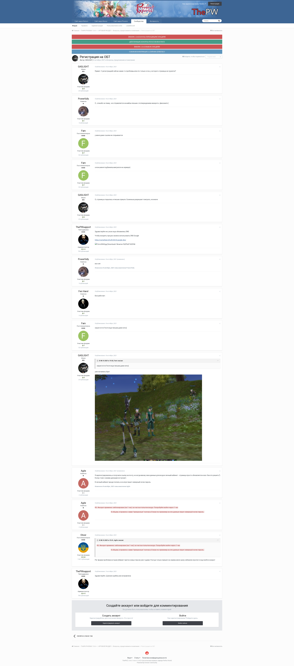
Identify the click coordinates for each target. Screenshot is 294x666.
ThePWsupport (83, 227)
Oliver (83, 535)
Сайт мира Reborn (81, 21)
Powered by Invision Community (147, 662)
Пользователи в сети (114, 26)
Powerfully (83, 98)
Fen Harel (83, 291)
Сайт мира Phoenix (121, 21)
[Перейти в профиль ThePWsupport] (83, 239)
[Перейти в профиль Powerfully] (83, 111)
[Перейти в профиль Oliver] (83, 547)
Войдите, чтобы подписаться (194, 56)
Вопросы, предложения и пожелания (121, 60)
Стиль (136, 658)
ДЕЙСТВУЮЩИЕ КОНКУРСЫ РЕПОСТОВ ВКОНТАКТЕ (147, 42)
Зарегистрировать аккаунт (111, 623)
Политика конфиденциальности (154, 658)
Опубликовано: (106, 67)
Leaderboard (130, 26)
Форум (74, 26)
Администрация (97, 26)
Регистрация (215, 4)
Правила (84, 26)
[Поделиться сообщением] (219, 67)
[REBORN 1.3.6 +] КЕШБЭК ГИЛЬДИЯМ (147, 47)
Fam (83, 130)
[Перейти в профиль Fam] (83, 143)
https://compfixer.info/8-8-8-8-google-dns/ (110, 240)
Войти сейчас (182, 623)
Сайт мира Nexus (101, 21)
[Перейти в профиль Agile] (83, 483)
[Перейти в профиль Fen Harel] (83, 304)
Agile (83, 470)
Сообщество (139, 21)
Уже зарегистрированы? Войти (193, 4)
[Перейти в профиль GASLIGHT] (75, 58)
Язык (129, 658)
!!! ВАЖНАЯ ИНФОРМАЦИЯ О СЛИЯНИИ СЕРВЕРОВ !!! (147, 51)
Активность (154, 21)
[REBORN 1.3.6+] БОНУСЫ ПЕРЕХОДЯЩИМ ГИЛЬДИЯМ (147, 37)
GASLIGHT (89, 60)
